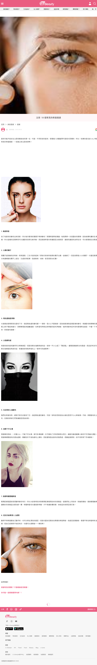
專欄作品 (66, 636)
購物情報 (75, 9)
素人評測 (58, 636)
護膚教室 (91, 609)
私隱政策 (43, 654)
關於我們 (7, 654)
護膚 (18, 124)
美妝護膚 (6, 9)
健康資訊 (46, 9)
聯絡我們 (50, 654)
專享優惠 (88, 636)
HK (15, 647)
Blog (37, 647)
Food (25, 647)
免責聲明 (28, 654)
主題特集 (73, 636)
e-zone (43, 647)
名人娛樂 (36, 9)
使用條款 (36, 654)
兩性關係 (65, 9)
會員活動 (80, 636)
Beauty (31, 647)
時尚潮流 (16, 9)
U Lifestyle (8, 647)
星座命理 (56, 9)
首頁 (2, 124)
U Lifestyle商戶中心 (18, 654)
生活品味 (26, 9)
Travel (20, 647)
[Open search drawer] (94, 3)
